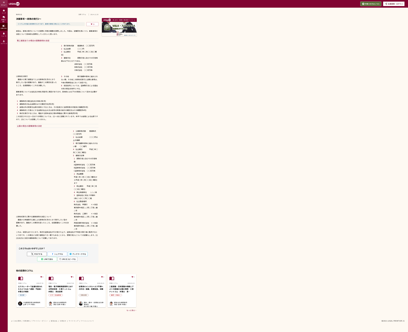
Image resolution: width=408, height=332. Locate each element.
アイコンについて (87, 321)
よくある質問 (16, 321)
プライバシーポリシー (40, 321)
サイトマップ (74, 321)
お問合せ (63, 321)
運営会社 (54, 321)
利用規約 (26, 321)
